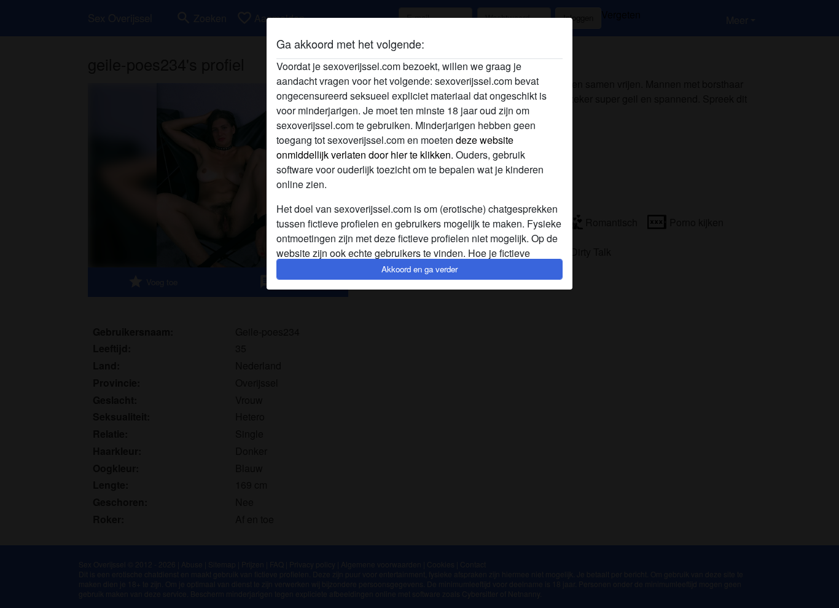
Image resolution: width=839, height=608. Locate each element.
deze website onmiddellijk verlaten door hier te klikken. (394, 147)
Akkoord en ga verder (419, 269)
